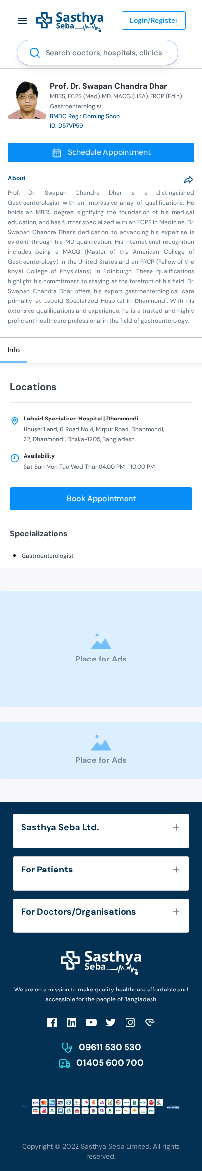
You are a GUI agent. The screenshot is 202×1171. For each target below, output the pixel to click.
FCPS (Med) (84, 96)
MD (106, 96)
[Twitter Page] (111, 1022)
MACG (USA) (130, 96)
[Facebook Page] (52, 1022)
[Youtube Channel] (91, 1022)
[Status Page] (150, 1022)
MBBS (57, 96)
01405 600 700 (110, 1063)
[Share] (188, 179)
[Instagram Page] (130, 1022)
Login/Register (153, 20)
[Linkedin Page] (71, 1022)
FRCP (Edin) (166, 96)
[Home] (69, 22)
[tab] (13, 350)
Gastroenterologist (48, 556)
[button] (22, 20)
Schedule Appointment (109, 152)
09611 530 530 (110, 1047)
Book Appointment (101, 498)
